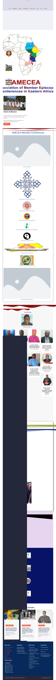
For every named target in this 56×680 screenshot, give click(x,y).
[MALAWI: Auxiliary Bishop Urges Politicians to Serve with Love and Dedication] (11, 619)
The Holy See (7, 655)
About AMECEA (14, 8)
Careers (38, 8)
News (41, 8)
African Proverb (32, 647)
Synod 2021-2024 (32, 8)
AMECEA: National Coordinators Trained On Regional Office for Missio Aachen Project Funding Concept (27, 631)
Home (10, 8)
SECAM (6, 656)
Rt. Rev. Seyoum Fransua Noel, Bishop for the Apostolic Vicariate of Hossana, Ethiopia (34, 371)
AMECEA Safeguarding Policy (22, 653)
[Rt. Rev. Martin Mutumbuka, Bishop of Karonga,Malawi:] (34, 330)
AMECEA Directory (25, 8)
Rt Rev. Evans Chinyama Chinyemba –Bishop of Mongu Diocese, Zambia (47, 390)
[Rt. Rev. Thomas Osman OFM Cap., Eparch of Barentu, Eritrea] (47, 330)
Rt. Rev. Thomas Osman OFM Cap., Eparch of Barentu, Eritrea (47, 347)
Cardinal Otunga (32, 656)
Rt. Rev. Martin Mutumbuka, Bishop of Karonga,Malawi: (34, 346)
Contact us (45, 8)
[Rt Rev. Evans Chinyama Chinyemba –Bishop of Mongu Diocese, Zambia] (47, 374)
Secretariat (20, 8)
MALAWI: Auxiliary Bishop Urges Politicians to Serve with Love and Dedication (11, 629)
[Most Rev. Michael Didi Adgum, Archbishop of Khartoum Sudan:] (22, 330)
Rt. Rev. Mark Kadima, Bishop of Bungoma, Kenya (47, 367)
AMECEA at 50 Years (32, 651)
